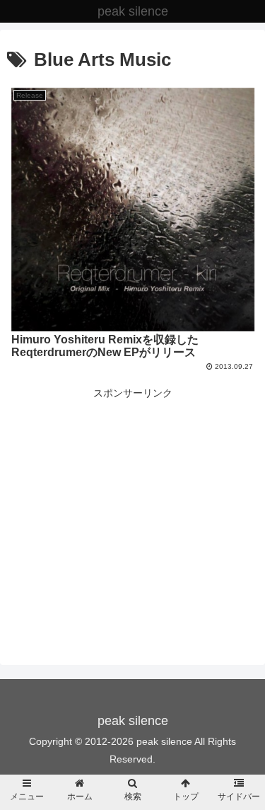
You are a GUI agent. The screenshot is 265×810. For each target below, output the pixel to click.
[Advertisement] (132, 501)
